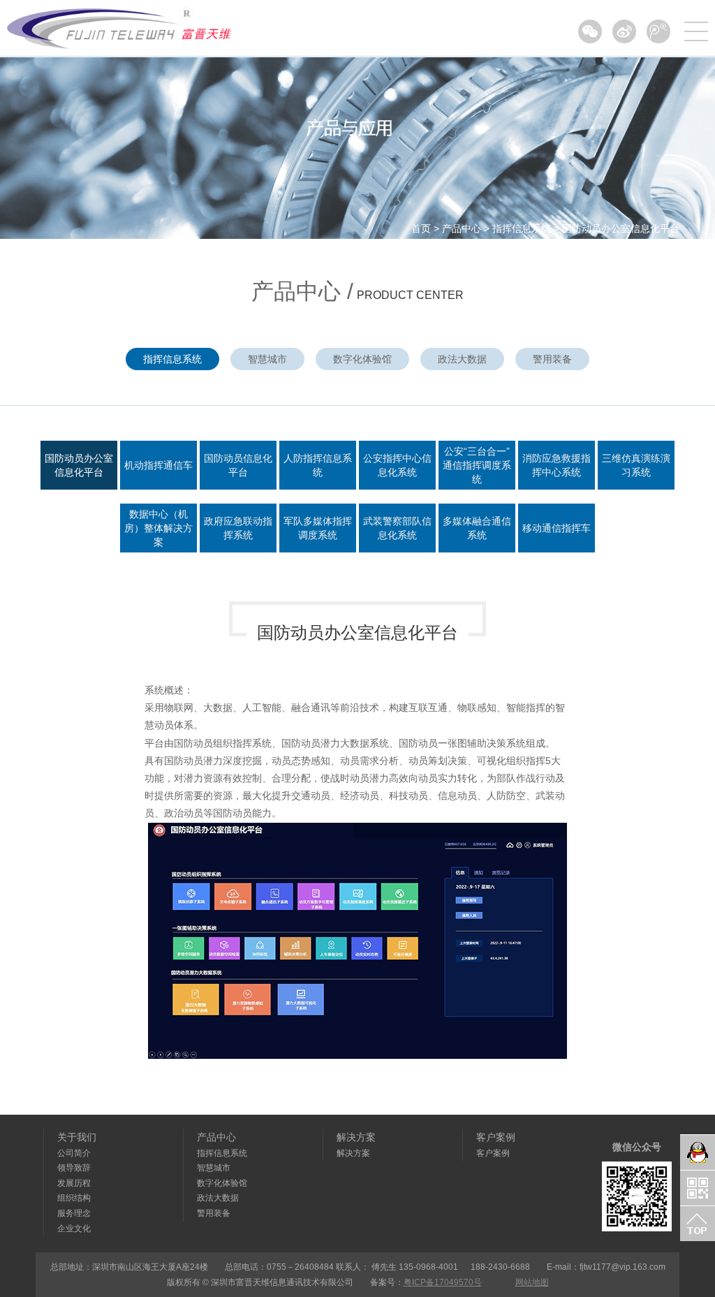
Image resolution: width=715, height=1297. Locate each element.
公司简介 (74, 1153)
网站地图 (532, 1282)
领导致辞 (74, 1168)
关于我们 (76, 1137)
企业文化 (74, 1228)
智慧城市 (267, 359)
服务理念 (74, 1213)
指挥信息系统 (521, 228)
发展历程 (74, 1183)
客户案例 (495, 1137)
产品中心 (461, 228)
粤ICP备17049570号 (443, 1282)
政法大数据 (462, 359)
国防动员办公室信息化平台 (620, 228)
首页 (421, 228)
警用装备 (552, 359)
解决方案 (356, 1137)
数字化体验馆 (362, 359)
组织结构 (74, 1198)
